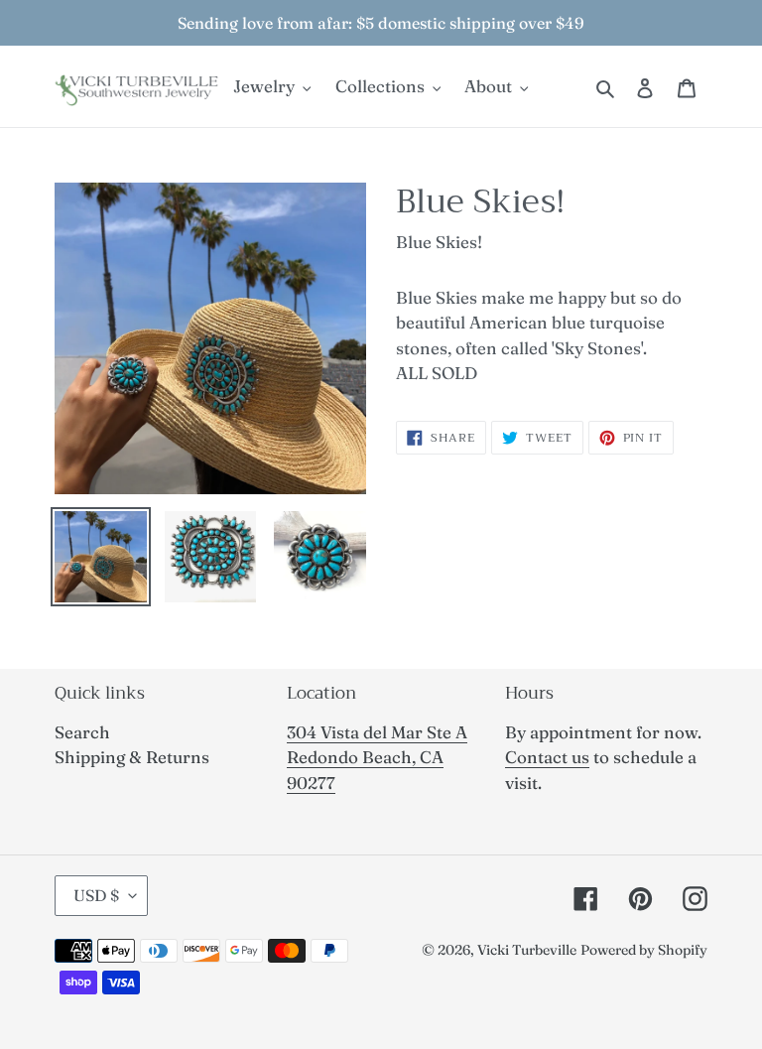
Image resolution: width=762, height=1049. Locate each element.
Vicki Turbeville (526, 950)
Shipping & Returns (132, 756)
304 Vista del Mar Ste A (377, 731)
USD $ (96, 895)
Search (82, 731)
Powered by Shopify (643, 950)
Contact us (547, 756)
